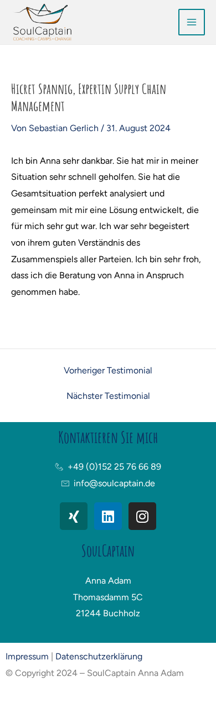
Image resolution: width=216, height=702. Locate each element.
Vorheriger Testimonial (108, 370)
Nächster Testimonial (108, 396)
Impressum (27, 656)
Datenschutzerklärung (98, 656)
